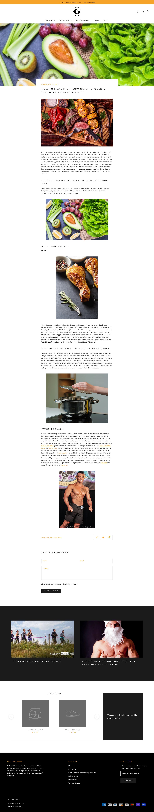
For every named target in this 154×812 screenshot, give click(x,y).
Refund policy (73, 776)
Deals (96, 20)
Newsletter (72, 769)
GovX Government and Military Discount (82, 773)
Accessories (66, 20)
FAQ (69, 766)
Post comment (51, 591)
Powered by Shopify (15, 806)
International (72, 779)
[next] (96, 716)
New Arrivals (82, 20)
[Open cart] (148, 11)
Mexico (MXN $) (14, 799)
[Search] (143, 11)
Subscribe (128, 780)
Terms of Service (74, 783)
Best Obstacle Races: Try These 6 (37, 661)
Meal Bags (50, 20)
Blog (106, 20)
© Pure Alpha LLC (16, 803)
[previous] (11, 716)
